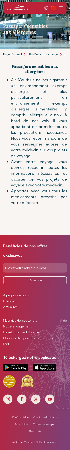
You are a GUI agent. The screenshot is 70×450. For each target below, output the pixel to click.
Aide (63, 320)
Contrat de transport (44, 424)
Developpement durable (21, 332)
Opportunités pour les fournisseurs (28, 338)
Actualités (10, 307)
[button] (53, 7)
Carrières (10, 301)
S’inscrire (35, 280)
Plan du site (35, 431)
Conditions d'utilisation (45, 417)
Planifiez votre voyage (43, 54)
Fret (6, 344)
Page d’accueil (12, 54)
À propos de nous (16, 295)
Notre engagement (17, 326)
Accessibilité (21, 424)
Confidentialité (20, 417)
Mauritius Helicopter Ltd (20, 320)
